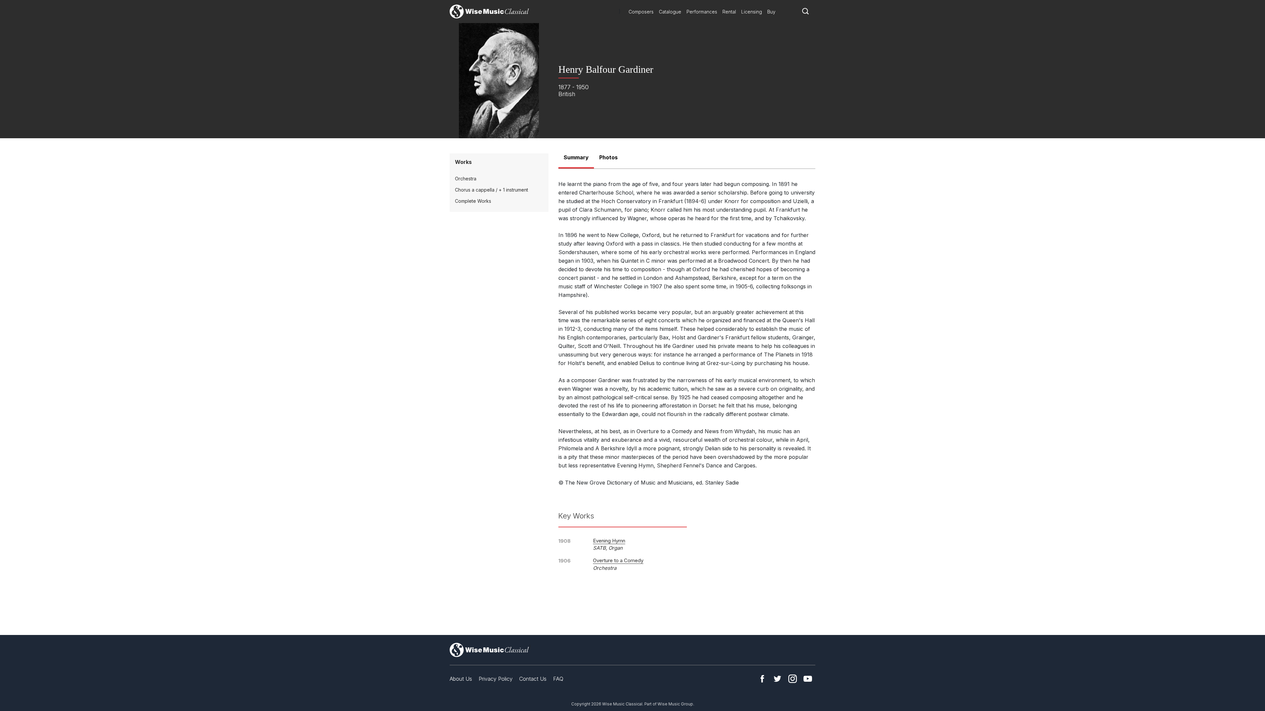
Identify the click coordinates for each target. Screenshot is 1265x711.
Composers (641, 11)
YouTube (807, 678)
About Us (461, 678)
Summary (576, 157)
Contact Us (533, 678)
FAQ (558, 678)
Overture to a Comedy (618, 560)
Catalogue (670, 11)
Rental (729, 11)
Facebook (762, 678)
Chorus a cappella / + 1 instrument (491, 190)
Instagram (792, 678)
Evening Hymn (609, 541)
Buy (771, 11)
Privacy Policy (496, 678)
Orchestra (465, 178)
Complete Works (473, 201)
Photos (608, 157)
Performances (702, 11)
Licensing (751, 11)
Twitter (777, 678)
